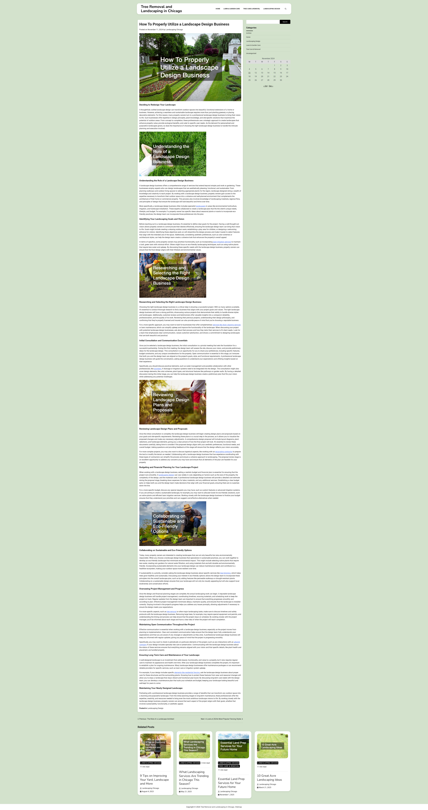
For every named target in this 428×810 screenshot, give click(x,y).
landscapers (201, 206)
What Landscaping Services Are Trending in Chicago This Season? (194, 778)
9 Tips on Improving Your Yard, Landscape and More (154, 780)
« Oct (265, 86)
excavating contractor (223, 452)
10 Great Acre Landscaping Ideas (269, 778)
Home (218, 9)
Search (285, 22)
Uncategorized (251, 53)
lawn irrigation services (222, 242)
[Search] (285, 8)
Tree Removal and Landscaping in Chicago (161, 8)
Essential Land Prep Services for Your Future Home (231, 783)
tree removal (171, 612)
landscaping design (166, 475)
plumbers (157, 369)
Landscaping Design (271, 9)
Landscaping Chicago (174, 30)
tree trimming (225, 573)
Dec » (271, 86)
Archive (248, 33)
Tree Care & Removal (251, 9)
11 (249, 73)
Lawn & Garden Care (231, 9)
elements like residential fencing (187, 672)
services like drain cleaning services (227, 325)
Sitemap (238, 807)
